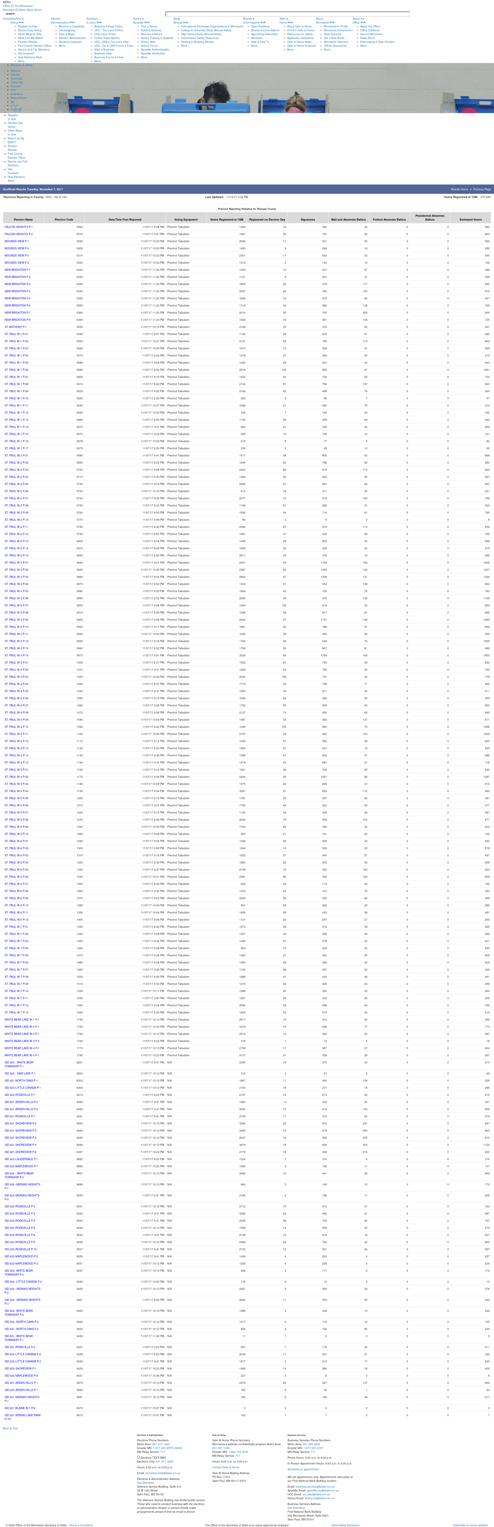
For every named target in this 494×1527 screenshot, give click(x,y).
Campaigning (67, 30)
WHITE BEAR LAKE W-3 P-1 (22, 1034)
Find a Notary (149, 26)
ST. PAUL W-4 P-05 (16, 691)
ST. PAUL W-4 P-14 (16, 755)
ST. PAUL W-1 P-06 (16, 370)
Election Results (27, 42)
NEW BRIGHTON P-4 (17, 291)
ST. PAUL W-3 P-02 (16, 569)
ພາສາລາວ (17, 94)
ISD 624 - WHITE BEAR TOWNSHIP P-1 (19, 1064)
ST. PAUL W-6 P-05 (16, 869)
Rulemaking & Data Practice (377, 42)
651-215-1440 (161, 1444)
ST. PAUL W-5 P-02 (16, 777)
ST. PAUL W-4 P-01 (16, 662)
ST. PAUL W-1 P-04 (16, 355)
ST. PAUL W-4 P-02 (16, 669)
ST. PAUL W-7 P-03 (16, 941)
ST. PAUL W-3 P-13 (16, 648)
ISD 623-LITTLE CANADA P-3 (23, 1361)
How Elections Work (30, 57)
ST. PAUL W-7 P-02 (16, 934)
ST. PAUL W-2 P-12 (16, 534)
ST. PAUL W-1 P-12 (16, 412)
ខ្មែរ (12, 101)
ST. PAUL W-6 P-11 (16, 912)
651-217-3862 (164, 1461)
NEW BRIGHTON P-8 (17, 320)
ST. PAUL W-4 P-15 (16, 762)
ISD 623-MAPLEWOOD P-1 (21, 1166)
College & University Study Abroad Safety (206, 30)
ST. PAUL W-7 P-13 (16, 1012)
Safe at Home (283, 20)
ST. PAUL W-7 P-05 (16, 955)
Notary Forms (149, 45)
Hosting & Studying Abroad (197, 42)
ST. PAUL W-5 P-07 (16, 812)
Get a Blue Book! (334, 38)
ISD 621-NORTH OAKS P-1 (21, 1080)
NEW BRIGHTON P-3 (17, 284)
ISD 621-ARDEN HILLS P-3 (21, 1109)
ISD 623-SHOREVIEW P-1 (20, 1368)
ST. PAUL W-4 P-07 (16, 705)
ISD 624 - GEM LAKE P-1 (20, 1073)
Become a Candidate (72, 26)
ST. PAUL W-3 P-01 (16, 562)
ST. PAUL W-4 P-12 (16, 741)
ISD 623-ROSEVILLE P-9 (20, 1242)
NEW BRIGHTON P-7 (17, 312)
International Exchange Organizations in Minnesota (212, 26)
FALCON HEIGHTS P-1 (19, 227)
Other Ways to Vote (29, 34)
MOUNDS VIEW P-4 (17, 262)
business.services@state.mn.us (314, 1486)
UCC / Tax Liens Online (108, 30)
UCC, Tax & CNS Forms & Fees (113, 45)
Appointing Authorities (264, 34)
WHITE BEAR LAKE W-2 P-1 (22, 1026)
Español (15, 71)
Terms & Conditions (81, 1525)
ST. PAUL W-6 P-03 (16, 855)
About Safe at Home (299, 26)
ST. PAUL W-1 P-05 (16, 362)
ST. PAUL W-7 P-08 (16, 976)
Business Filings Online (108, 26)
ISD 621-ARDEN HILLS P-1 (21, 1383)
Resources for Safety (300, 34)
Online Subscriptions (106, 38)
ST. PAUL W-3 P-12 (16, 641)
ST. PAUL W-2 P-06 (16, 491)
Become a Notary (151, 34)
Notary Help (148, 42)
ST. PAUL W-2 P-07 (16, 498)
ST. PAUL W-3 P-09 (16, 619)
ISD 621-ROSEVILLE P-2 (20, 1347)
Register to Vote (27, 26)
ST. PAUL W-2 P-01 (16, 455)
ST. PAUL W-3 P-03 (16, 577)
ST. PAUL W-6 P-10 (16, 905)
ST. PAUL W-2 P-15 (16, 555)
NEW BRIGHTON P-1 (17, 270)
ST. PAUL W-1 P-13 (16, 420)
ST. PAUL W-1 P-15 (16, 434)
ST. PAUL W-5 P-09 (16, 827)
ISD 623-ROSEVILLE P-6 (20, 1228)
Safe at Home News (299, 42)
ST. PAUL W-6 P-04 (16, 862)
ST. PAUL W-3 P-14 (16, 655)
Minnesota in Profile (336, 26)
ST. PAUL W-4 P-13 (16, 748)
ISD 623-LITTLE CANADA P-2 (23, 1354)
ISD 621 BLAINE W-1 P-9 (20, 1408)
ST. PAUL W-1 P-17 (16, 448)
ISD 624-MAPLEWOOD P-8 (21, 1375)
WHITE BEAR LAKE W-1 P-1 (22, 1019)
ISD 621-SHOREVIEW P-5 (20, 1145)
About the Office (358, 20)
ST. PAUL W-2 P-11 (16, 527)
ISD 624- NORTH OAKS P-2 (22, 1322)
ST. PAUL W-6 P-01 (16, 841)
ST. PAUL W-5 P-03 (16, 784)
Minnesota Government (338, 30)
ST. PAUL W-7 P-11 (16, 998)
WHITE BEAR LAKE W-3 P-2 (22, 1041)
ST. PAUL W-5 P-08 (16, 819)
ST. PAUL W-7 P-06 (16, 962)
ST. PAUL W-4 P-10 (16, 727)
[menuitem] (30, 40)
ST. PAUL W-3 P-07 (16, 605)
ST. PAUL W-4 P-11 (16, 734)
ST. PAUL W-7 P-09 (16, 984)
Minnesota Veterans (336, 42)
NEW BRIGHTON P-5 (17, 298)
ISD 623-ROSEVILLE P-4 (20, 1213)
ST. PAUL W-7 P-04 (16, 948)
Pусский (16, 86)
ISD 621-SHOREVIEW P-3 (20, 1130)
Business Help (103, 53)
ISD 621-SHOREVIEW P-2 (20, 1123)
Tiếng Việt (17, 82)
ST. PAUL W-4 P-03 (16, 677)
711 (162, 1452)
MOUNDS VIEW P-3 (17, 255)
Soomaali (16, 78)
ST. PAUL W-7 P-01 (16, 927)
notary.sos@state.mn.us (319, 1498)
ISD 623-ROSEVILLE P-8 (20, 1235)
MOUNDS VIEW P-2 (17, 248)
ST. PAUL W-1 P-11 (16, 405)
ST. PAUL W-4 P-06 (16, 698)
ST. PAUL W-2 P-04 (16, 477)
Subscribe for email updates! (470, 1525)
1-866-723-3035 (238, 1452)
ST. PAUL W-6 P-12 (16, 919)
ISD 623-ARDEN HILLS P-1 (21, 1390)
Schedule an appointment (303, 1469)
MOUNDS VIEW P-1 (17, 241)
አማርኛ (14, 105)
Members (257, 38)
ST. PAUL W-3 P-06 (16, 598)
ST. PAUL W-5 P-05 (16, 798)
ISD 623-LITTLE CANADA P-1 (23, 1087)
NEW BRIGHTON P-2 (17, 277)
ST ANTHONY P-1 (16, 327)
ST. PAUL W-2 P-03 (16, 469)
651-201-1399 (221, 1448)
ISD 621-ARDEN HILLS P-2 (21, 1102)
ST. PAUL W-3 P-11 (16, 634)
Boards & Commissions (251, 20)
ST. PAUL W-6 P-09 (16, 898)
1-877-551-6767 (313, 1448)
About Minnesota (322, 20)
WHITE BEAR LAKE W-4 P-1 (22, 1048)
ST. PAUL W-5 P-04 (16, 791)
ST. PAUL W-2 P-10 (16, 519)
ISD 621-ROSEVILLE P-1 (20, 1116)
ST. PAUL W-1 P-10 (16, 398)
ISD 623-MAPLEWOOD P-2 (21, 1256)
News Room (367, 38)
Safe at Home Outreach (301, 45)
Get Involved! (26, 53)
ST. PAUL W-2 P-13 (16, 541)
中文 (13, 90)
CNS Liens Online (105, 34)
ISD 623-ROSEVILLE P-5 (20, 1220)
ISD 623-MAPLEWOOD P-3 (21, 1263)
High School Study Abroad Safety (201, 34)
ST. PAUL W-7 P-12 (16, 1005)
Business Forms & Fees (109, 57)
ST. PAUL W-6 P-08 (16, 891)
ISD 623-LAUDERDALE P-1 (21, 1159)
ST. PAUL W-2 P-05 (16, 484)
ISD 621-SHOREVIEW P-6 (20, 1152)
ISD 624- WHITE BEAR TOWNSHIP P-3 (19, 1272)
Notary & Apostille (138, 20)
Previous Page (482, 189)
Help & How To (260, 42)
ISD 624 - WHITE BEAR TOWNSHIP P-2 (19, 1175)
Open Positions (260, 26)
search (10, 13)
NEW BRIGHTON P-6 (17, 305)
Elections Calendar (70, 42)
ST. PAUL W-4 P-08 (16, 712)
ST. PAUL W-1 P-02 (16, 341)
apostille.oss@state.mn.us (322, 1490)
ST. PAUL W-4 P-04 (16, 684)
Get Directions (145, 1483)
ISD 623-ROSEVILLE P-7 (20, 1095)
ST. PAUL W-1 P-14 (16, 427)
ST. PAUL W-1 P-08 (16, 384)
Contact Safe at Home (225, 1467)
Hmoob (15, 74)
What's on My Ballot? (31, 38)
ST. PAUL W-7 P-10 (16, 991)
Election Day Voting (29, 30)
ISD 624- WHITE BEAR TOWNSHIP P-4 (19, 1312)
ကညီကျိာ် (16, 109)
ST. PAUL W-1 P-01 (16, 334)
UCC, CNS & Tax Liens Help (111, 42)
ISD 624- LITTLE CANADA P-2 (23, 1281)
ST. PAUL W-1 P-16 (16, 441)
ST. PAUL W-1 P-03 (16, 348)
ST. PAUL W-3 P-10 (16, 627)
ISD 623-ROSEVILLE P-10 (21, 1249)
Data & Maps (67, 34)
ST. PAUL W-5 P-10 (16, 834)
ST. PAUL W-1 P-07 (16, 377)
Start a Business (104, 49)
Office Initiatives (370, 30)
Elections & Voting (17, 20)
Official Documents (335, 45)
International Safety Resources (200, 38)
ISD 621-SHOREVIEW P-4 (20, 1137)
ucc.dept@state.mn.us (316, 1494)
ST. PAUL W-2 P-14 (16, 548)
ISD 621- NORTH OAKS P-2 (22, 1329)
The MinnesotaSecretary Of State (22, 8)
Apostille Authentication (155, 49)
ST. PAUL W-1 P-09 (16, 391)
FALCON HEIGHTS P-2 (19, 234)
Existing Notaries (151, 30)
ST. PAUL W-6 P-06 (16, 877)
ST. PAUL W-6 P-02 (16, 848)
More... (22, 61)
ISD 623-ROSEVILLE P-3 (20, 1206)
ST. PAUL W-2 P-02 (16, 462)
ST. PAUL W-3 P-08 (16, 612)
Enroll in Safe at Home (301, 30)
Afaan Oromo (19, 98)
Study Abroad (177, 20)
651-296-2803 (311, 1444)
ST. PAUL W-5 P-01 (16, 769)
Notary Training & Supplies (157, 38)
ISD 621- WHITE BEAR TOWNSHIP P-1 (19, 1338)
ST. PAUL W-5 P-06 (16, 805)
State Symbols (332, 34)
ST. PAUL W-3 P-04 (16, 584)
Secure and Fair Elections (33, 49)
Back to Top (10, 1428)
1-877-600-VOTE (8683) (167, 1448)
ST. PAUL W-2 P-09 (16, 512)
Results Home (459, 189)
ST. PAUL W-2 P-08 (16, 505)
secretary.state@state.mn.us (162, 1473)
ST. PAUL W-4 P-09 (16, 719)
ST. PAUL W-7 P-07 (16, 969)
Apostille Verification (153, 53)
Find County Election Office (34, 45)
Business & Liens (92, 20)
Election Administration (60, 20)
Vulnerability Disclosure (345, 1525)
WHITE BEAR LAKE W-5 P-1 (22, 1055)
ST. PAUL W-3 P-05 (16, 591)
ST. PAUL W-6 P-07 (16, 884)
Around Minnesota (371, 34)
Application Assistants (300, 38)
